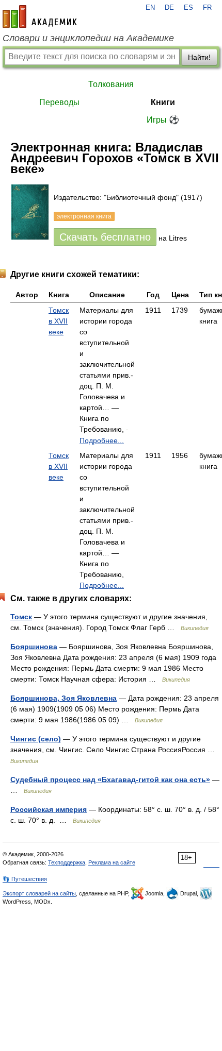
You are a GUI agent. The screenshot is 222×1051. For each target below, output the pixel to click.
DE (169, 7)
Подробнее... (102, 440)
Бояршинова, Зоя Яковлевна (63, 698)
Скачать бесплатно (105, 237)
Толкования (111, 84)
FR (207, 7)
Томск (21, 617)
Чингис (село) (35, 739)
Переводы (59, 102)
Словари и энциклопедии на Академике (88, 38)
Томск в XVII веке (59, 321)
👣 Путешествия (25, 879)
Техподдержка (66, 862)
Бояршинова (33, 646)
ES (188, 7)
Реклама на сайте (111, 862)
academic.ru (40, 16)
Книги (163, 102)
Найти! (199, 57)
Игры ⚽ (163, 119)
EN (150, 7)
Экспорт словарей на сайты (39, 893)
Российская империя (48, 809)
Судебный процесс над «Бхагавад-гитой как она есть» (110, 779)
